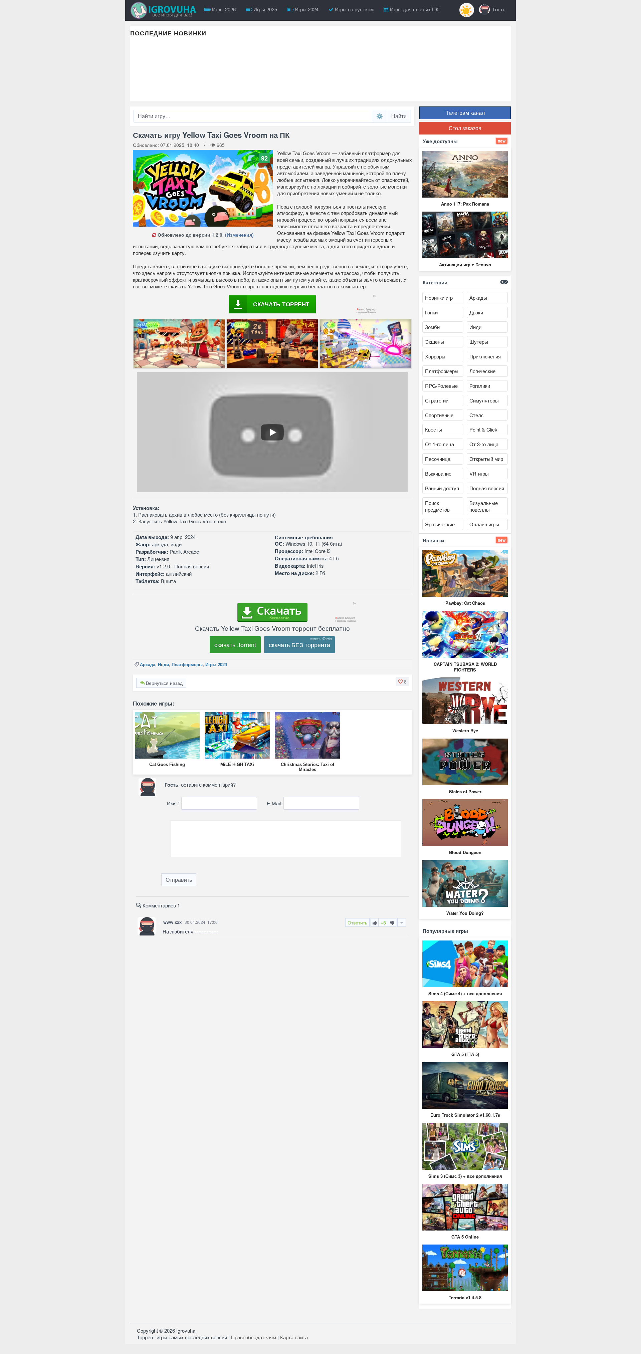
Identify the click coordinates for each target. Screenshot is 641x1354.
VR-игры (479, 473)
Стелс (476, 415)
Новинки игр (439, 297)
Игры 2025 (264, 9)
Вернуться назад (164, 683)
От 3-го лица (483, 444)
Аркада (147, 664)
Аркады (478, 297)
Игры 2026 (223, 9)
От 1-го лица (439, 444)
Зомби (432, 326)
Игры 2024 (305, 9)
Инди (163, 664)
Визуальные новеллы (483, 506)
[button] (402, 681)
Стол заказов (465, 128)
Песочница (437, 458)
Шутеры (478, 341)
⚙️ (379, 116)
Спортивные (439, 415)
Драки (476, 312)
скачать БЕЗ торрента (299, 644)
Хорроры (435, 356)
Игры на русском (354, 9)
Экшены (434, 341)
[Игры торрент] (165, 10)
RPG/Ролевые (441, 385)
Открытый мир (486, 458)
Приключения (485, 356)
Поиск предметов (437, 506)
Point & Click (483, 429)
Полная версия (486, 488)
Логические (482, 370)
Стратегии (436, 400)
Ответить (357, 922)
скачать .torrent (235, 644)
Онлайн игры (484, 524)
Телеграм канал (465, 112)
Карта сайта (294, 1337)
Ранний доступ (442, 488)
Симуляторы (484, 400)
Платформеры (187, 664)
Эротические (440, 524)
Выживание (438, 473)
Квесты (433, 429)
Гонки (431, 312)
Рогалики (479, 385)
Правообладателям (253, 1337)
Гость (498, 9)
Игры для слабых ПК (414, 9)
